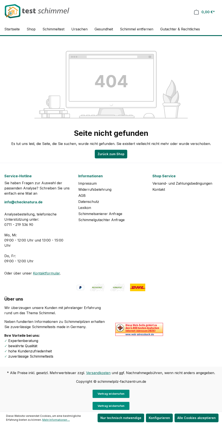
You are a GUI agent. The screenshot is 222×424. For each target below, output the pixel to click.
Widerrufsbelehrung (94, 189)
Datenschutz (88, 201)
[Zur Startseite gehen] (36, 11)
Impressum (87, 183)
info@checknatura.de (23, 202)
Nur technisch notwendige (120, 418)
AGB (82, 195)
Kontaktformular (46, 273)
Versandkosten (98, 373)
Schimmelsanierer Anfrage (100, 214)
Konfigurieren (159, 418)
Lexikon (84, 207)
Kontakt (158, 189)
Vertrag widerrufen (111, 393)
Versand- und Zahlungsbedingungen (182, 183)
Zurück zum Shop (111, 154)
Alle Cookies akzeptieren (196, 418)
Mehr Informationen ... (56, 419)
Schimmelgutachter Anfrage (101, 220)
